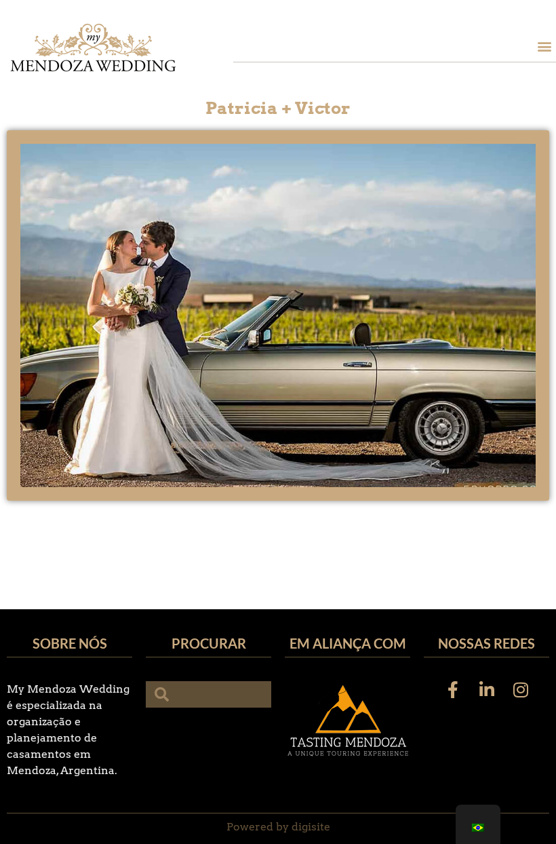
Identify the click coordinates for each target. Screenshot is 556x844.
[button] (545, 46)
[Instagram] (521, 689)
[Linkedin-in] (487, 689)
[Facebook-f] (453, 689)
